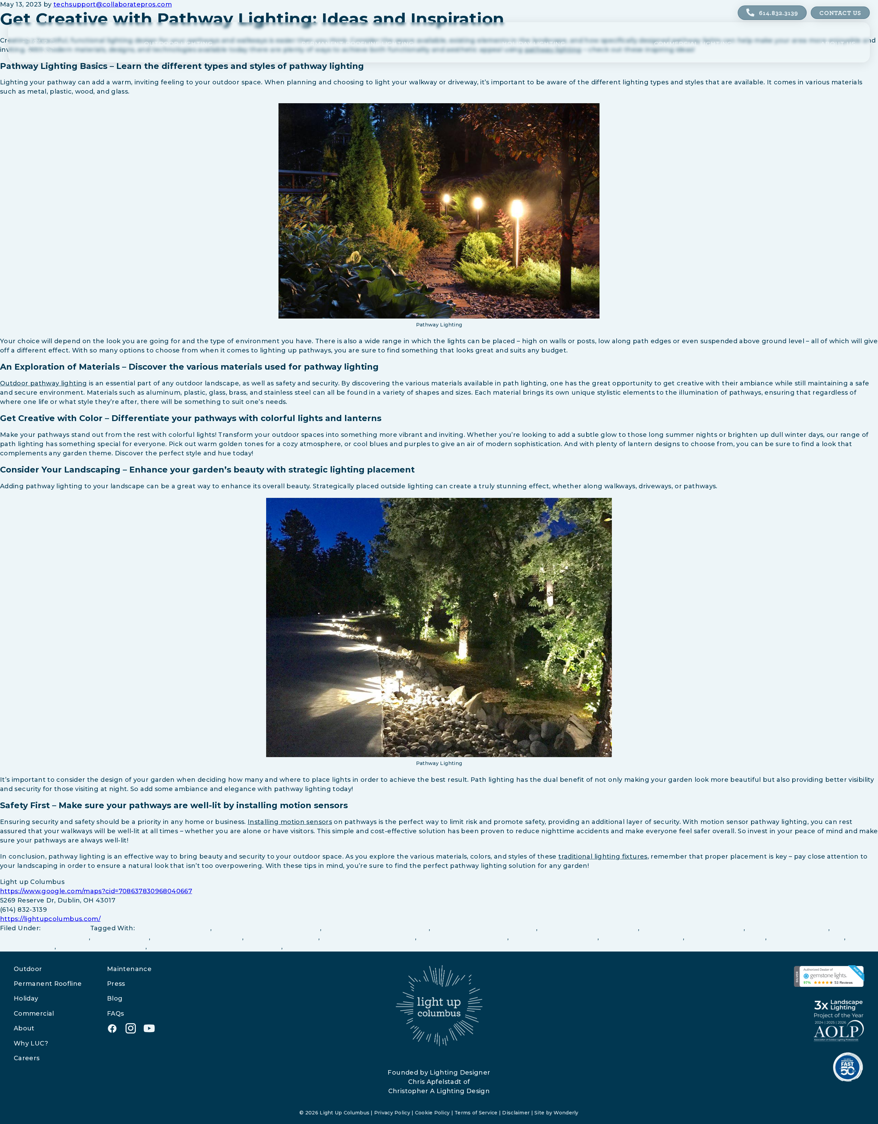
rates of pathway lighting (327, 946)
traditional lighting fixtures (602, 856)
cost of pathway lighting (788, 928)
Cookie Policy (432, 1113)
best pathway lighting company (267, 928)
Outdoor (28, 969)
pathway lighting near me (554, 937)
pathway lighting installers (462, 937)
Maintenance (129, 969)
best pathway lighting (173, 928)
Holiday (26, 998)
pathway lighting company (197, 937)
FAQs (115, 1013)
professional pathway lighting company (215, 946)
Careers (27, 1058)
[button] (112, 1028)
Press (116, 984)
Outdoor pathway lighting (43, 383)
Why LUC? (31, 1043)
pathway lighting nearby (642, 937)
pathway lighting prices (725, 937)
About (24, 1028)
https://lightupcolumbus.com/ (50, 919)
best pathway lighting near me (484, 928)
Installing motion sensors (290, 822)
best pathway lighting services (692, 928)
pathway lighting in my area (368, 937)
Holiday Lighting (533, 44)
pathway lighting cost (281, 937)
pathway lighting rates (806, 937)
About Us (838, 44)
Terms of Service (475, 1113)
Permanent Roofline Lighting (357, 44)
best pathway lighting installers (376, 928)
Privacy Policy (392, 1113)
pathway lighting (120, 937)
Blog (114, 998)
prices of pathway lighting (101, 946)
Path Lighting (65, 928)
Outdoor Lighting (178, 44)
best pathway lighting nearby (588, 928)
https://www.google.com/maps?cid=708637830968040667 (96, 891)
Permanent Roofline (48, 984)
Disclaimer (516, 1113)
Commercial (34, 1013)
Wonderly (566, 1113)
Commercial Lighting (693, 44)
